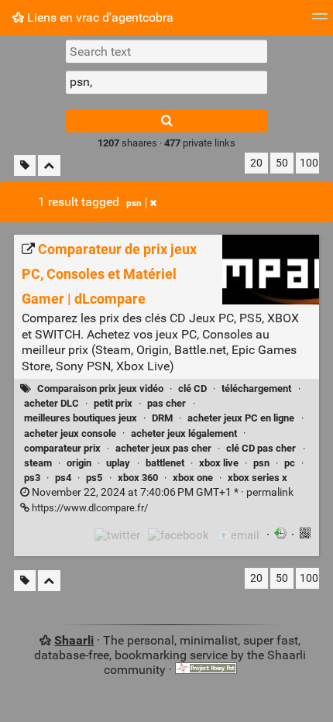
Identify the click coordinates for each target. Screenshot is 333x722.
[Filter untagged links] (25, 165)
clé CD (192, 388)
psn (134, 203)
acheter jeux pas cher (163, 448)
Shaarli (74, 640)
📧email (238, 535)
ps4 (63, 477)
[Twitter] (117, 535)
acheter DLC (51, 403)
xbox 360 (138, 477)
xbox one (193, 477)
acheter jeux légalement (184, 433)
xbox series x (257, 477)
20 (256, 163)
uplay (118, 463)
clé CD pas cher (261, 448)
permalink (161, 492)
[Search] (166, 121)
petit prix (113, 403)
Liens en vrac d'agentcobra (98, 17)
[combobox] (166, 82)
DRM (162, 418)
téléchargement (256, 388)
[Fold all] (49, 165)
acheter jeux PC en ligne (240, 418)
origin (79, 463)
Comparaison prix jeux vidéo (100, 388)
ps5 (94, 477)
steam (38, 463)
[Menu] (320, 21)
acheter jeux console (70, 433)
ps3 (32, 477)
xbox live (219, 463)
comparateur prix (62, 448)
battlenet (165, 463)
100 (309, 163)
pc (289, 463)
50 (282, 163)
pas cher (166, 403)
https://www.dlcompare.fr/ (88, 508)
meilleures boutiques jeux (80, 418)
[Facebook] (178, 535)
